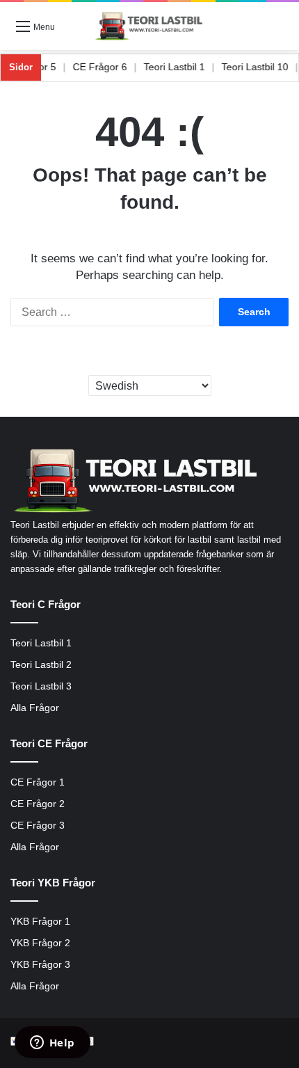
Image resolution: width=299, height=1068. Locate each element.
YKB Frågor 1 (40, 921)
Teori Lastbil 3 (41, 686)
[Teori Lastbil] (149, 26)
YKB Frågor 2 (40, 943)
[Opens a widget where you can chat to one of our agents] (52, 1043)
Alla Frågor (34, 708)
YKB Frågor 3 (40, 964)
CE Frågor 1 (37, 782)
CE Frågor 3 (37, 825)
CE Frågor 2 (37, 804)
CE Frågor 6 (106, 66)
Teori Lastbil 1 (180, 66)
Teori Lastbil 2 (41, 665)
